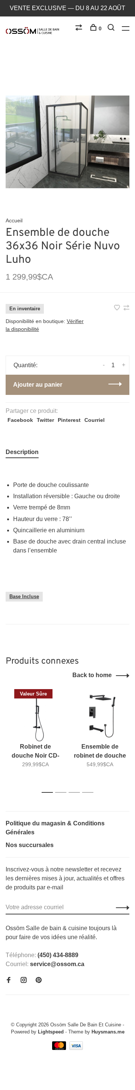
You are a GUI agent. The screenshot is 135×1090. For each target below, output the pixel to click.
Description (22, 452)
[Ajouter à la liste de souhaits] (118, 308)
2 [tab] (62, 793)
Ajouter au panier (37, 384)
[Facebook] (9, 980)
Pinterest (69, 420)
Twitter (45, 420)
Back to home (92, 675)
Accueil (14, 220)
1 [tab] (49, 793)
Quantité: (26, 365)
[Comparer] (79, 28)
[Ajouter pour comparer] (126, 308)
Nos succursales (30, 845)
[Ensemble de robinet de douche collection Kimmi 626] (99, 715)
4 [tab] (90, 793)
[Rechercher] (112, 28)
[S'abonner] (120, 907)
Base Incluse (24, 596)
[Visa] (76, 1048)
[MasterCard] (60, 1048)
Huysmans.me (108, 1032)
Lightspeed (51, 1032)
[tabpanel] (67, 142)
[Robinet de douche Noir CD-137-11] (35, 715)
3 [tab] (76, 793)
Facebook (20, 420)
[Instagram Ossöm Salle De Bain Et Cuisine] (24, 980)
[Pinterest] (39, 980)
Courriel (94, 420)
